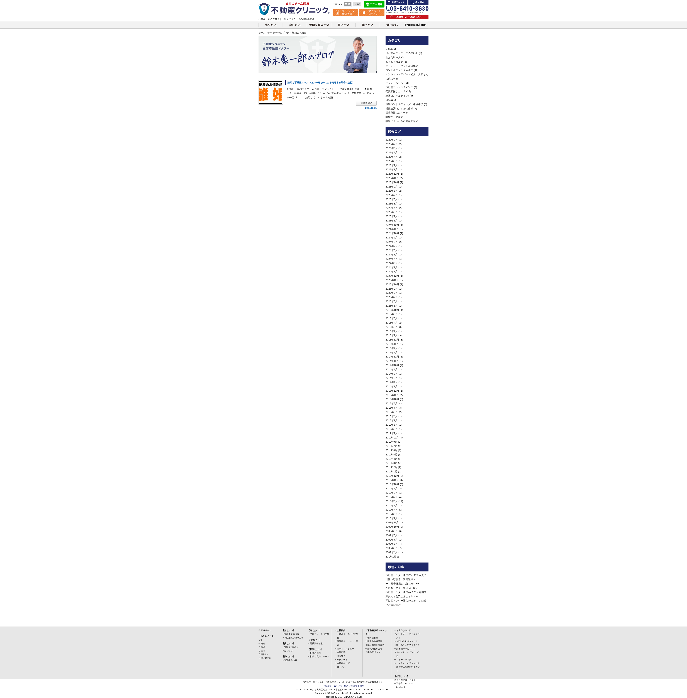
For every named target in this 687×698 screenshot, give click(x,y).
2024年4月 (392, 258)
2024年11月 (392, 229)
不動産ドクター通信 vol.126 (401, 587)
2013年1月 (392, 420)
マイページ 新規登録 (348, 12)
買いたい (343, 25)
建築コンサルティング (398, 95)
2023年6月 (392, 301)
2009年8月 (392, 535)
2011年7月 (391, 446)
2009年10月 (392, 526)
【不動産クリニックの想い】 (402, 53)
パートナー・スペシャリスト (408, 636)
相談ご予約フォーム (319, 656)
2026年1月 (392, 169)
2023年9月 (392, 288)
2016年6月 (392, 318)
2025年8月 (392, 190)
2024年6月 (392, 250)
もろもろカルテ (394, 61)
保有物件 (341, 656)
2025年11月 (392, 178)
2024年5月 (392, 254)
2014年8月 (392, 369)
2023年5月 (392, 305)
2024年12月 (392, 224)
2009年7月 (392, 539)
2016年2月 (392, 331)
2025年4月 (392, 207)
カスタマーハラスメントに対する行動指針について (408, 667)
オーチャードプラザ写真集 (401, 66)
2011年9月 (391, 441)
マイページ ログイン (374, 12)
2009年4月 (392, 552)
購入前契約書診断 (376, 645)
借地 (263, 651)
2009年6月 (392, 543)
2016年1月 (392, 335)
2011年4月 (391, 458)
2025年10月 (392, 182)
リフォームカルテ (396, 83)
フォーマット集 (403, 659)
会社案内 (418, 2)
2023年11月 (392, 280)
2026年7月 (392, 144)
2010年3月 (392, 514)
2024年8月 (392, 241)
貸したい (295, 25)
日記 (388, 99)
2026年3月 (392, 161)
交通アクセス (396, 2)
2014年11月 (392, 360)
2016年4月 (392, 322)
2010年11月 (392, 480)
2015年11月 (392, 343)
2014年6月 (392, 373)
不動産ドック (373, 652)
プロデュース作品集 (319, 634)
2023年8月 (392, 292)
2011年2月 (391, 467)
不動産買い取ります (293, 638)
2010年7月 (392, 497)
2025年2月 (392, 216)
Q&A (388, 48)
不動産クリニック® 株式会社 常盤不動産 (343, 686)
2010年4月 (392, 509)
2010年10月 (392, 484)
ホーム (262, 32)
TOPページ (266, 630)
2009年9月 (392, 531)
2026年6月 (392, 148)
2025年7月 (392, 195)
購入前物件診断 (375, 641)
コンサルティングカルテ (399, 70)
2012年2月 (392, 433)
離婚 (263, 647)
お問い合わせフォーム (407, 641)
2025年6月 (392, 199)
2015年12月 (392, 339)
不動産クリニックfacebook (404, 685)
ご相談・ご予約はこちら (407, 17)
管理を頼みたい (319, 25)
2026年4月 (392, 156)
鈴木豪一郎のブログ (278, 32)
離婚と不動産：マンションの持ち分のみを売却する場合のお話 (320, 82)
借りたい (392, 25)
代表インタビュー (345, 648)
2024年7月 (392, 246)
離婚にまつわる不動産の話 (401, 121)
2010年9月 (392, 488)
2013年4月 (392, 416)
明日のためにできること (408, 645)
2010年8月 (392, 492)
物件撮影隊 (372, 638)
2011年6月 (391, 450)
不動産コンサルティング (399, 87)
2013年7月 (392, 407)
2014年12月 (392, 356)
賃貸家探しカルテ (396, 112)
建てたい (367, 25)
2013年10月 (392, 399)
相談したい (416, 25)
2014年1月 (392, 386)
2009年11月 (392, 522)
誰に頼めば (266, 658)
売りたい (271, 25)
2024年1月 (392, 271)
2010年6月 (392, 501)
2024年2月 (392, 267)
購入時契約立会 (375, 648)
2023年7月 (392, 297)
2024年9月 (392, 237)
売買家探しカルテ (396, 91)
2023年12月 (392, 275)
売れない (265, 654)
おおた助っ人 (393, 57)
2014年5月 (392, 377)
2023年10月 (392, 284)
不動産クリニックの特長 (347, 636)
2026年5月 (392, 152)
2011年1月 (391, 471)
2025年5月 (392, 203)
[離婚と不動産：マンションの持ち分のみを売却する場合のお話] (270, 92)
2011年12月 (392, 437)
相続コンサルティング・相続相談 (404, 104)
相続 (263, 643)
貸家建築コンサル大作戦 (399, 108)
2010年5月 (392, 505)
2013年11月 (392, 395)
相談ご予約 (315, 653)
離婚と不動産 (393, 116)
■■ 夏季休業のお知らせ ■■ (402, 583)
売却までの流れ (291, 634)
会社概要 (341, 652)
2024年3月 (392, 263)
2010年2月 (392, 518)
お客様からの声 (403, 630)
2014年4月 (392, 382)
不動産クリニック (294, 9)
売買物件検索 (290, 660)
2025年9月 (392, 186)
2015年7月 (392, 348)
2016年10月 (392, 310)
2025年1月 (392, 220)
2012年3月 (392, 429)
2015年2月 (392, 352)
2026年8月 (392, 139)
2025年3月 (392, 212)
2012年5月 (392, 424)
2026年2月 (392, 165)
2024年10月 (392, 233)
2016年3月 (392, 326)
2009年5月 (392, 548)
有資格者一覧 (343, 663)
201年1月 (391, 556)
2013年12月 (392, 390)
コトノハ (341, 667)
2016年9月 (392, 314)
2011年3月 (391, 463)
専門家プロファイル (406, 680)
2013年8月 (392, 403)
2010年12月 (392, 475)
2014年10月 (392, 365)
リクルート (342, 659)
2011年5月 (391, 454)
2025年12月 (392, 173)
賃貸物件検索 (316, 643)
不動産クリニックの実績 (347, 643)
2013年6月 (392, 412)
